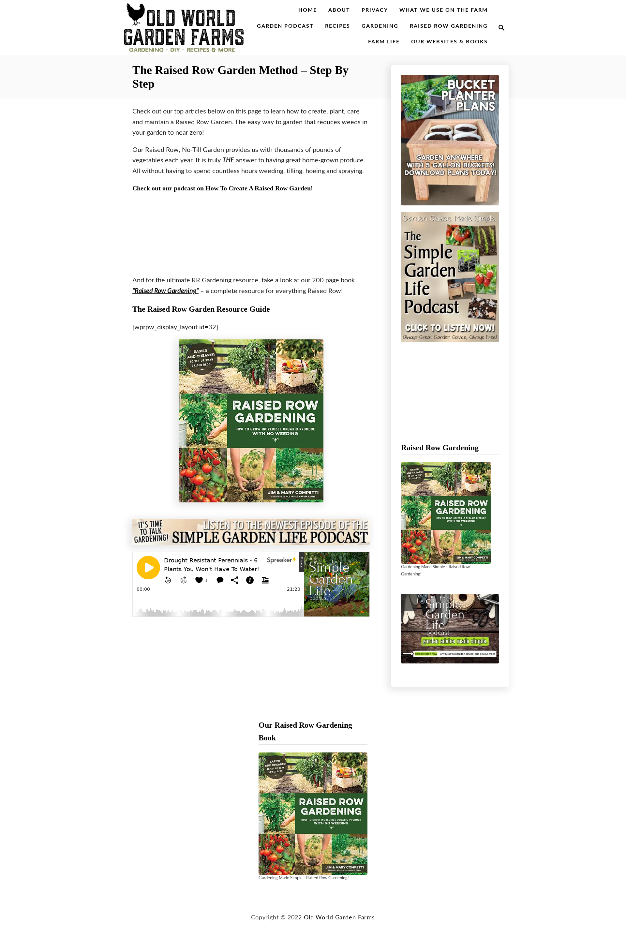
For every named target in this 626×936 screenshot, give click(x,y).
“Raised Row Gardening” (165, 291)
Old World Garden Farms (339, 917)
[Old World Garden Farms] (184, 27)
